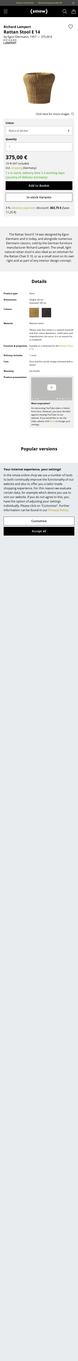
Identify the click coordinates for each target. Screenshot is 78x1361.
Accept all (39, 531)
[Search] (64, 11)
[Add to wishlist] (70, 26)
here (52, 421)
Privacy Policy (58, 510)
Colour (10, 123)
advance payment (23, 208)
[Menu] (5, 11)
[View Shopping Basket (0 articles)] (73, 11)
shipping (16, 168)
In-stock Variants (39, 197)
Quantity (11, 139)
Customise (39, 521)
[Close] (73, 3)
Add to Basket (39, 186)
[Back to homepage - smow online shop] (39, 11)
